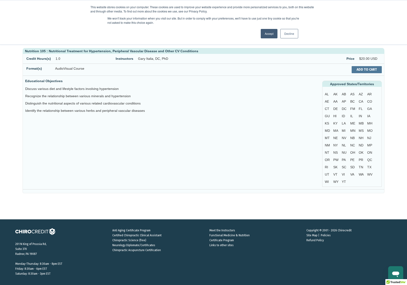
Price (350, 58)
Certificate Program (221, 240)
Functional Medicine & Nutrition (229, 235)
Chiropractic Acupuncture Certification (136, 250)
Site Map (311, 235)
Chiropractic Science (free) (129, 240)
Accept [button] (269, 34)
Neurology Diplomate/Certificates (133, 245)
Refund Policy (315, 240)
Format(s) (34, 68)
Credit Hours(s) (38, 58)
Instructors (124, 58)
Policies (326, 235)
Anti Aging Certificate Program (131, 230)
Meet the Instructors (222, 230)
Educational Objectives (44, 81)
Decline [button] (289, 34)
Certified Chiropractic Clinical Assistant (137, 235)
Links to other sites (221, 245)
